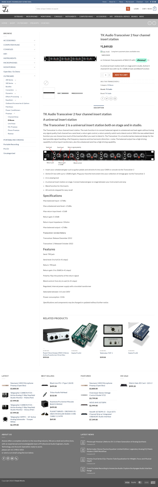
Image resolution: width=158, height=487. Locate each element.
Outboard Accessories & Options (17, 103)
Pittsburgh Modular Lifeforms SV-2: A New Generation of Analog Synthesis (116, 441)
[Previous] (47, 58)
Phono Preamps (13, 130)
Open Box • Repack (122, 16)
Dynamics (9, 93)
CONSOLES (58, 16)
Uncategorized (9, 153)
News (121, 2)
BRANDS (134, 16)
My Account (130, 2)
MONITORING (46, 16)
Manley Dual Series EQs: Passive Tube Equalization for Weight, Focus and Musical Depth (119, 460)
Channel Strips (13, 117)
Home (104, 2)
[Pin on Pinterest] (115, 98)
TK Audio (109, 89)
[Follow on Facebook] (150, 2)
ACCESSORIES (101, 16)
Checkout (139, 2)
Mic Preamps (12, 127)
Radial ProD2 (76, 353)
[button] (136, 8)
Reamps (11, 134)
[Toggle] (34, 40)
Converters (10, 90)
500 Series (9, 83)
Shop (12, 23)
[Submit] (128, 9)
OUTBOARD (18, 16)
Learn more (106, 55)
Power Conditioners (13, 110)
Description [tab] (99, 108)
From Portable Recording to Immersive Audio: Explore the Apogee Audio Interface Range (119, 469)
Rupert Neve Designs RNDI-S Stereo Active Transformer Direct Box (56, 354)
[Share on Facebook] (103, 98)
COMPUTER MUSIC (86, 16)
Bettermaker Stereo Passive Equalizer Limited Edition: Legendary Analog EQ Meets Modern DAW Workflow (119, 450)
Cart (146, 2)
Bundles (8, 87)
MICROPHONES (32, 16)
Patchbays (9, 107)
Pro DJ (6, 149)
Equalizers (9, 100)
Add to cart (121, 75)
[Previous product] (154, 23)
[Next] (93, 58)
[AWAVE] (17, 8)
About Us (112, 2)
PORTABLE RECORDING (13, 140)
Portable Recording (11, 144)
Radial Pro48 (133, 353)
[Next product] (149, 23)
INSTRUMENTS (70, 16)
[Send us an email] (155, 2)
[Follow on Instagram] (153, 2)
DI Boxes (45, 23)
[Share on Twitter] (107, 98)
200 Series (9, 80)
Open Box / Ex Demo (11, 71)
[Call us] (16, 458)
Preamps (34, 23)
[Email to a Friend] (111, 98)
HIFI (111, 16)
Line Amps (11, 123)
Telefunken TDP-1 (106, 353)
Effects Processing (12, 97)
